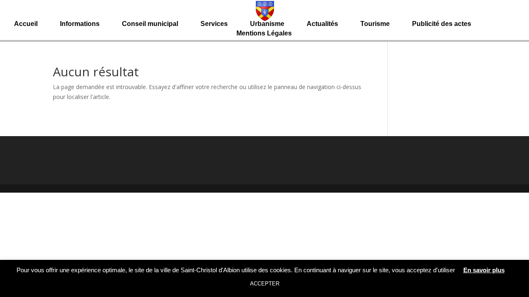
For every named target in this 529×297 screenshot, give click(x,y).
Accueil (26, 24)
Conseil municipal (150, 24)
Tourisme (375, 24)
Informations (80, 24)
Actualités (322, 24)
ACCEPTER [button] (264, 283)
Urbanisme (267, 24)
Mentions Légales (264, 34)
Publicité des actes (441, 24)
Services (214, 24)
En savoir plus (484, 269)
